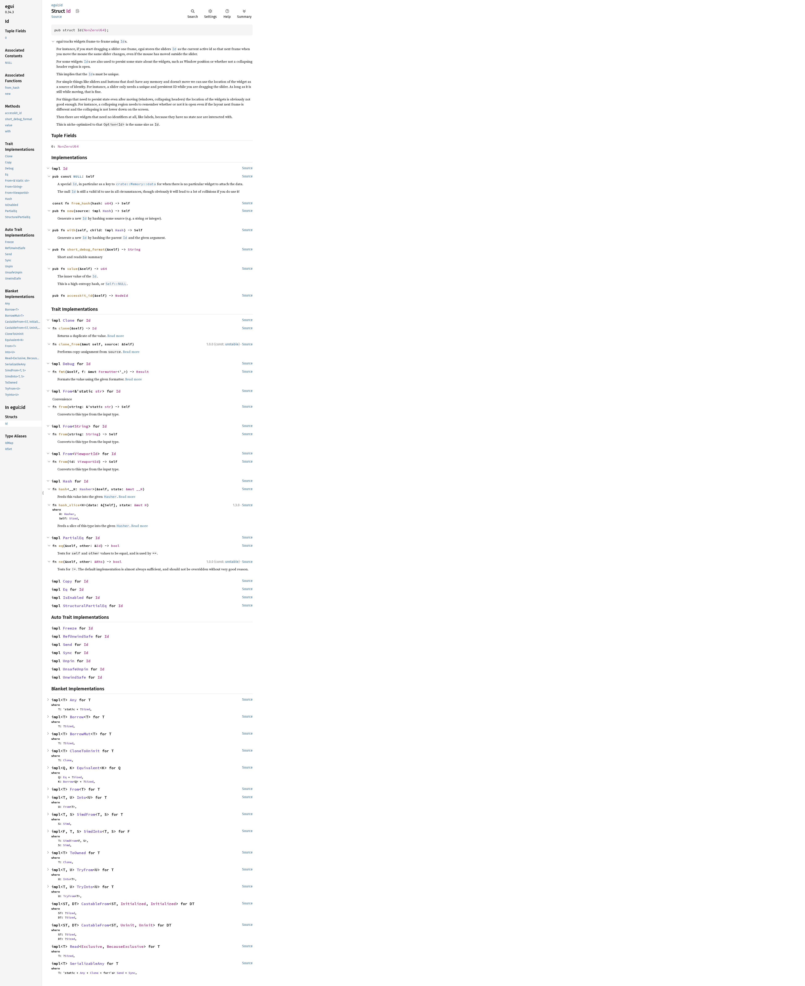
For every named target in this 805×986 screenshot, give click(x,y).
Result (142, 371)
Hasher (86, 489)
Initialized (133, 903)
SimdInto (93, 831)
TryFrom (85, 869)
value (72, 269)
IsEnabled (73, 597)
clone (64, 328)
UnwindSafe (74, 677)
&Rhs (98, 561)
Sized (73, 518)
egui (54, 5)
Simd (66, 824)
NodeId (121, 295)
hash (63, 489)
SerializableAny (87, 963)
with (71, 230)
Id (65, 168)
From (67, 391)
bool (115, 546)
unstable (232, 344)
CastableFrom (95, 903)
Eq (65, 589)
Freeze (70, 628)
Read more (115, 335)
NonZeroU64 (94, 30)
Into (81, 797)
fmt (62, 371)
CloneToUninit (85, 750)
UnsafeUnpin (75, 669)
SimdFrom (86, 814)
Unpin (68, 660)
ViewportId (85, 453)
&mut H (140, 505)
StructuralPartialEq (85, 605)
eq (61, 546)
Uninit (127, 925)
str (98, 391)
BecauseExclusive (125, 946)
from (63, 407)
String (134, 249)
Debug (68, 363)
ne (61, 561)
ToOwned (78, 852)
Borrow (77, 716)
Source (56, 17)
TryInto (85, 886)
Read (74, 946)
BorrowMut (80, 733)
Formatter (108, 371)
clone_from (69, 344)
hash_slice (69, 505)
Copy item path (77, 10)
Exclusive (91, 946)
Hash (107, 211)
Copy (67, 581)
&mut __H (134, 489)
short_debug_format (86, 249)
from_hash (80, 203)
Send (67, 644)
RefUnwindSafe (78, 636)
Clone (68, 320)
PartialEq (73, 537)
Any (73, 699)
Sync (67, 652)
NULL (77, 176)
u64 (108, 203)
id (61, 5)
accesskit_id (79, 295)
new (70, 211)
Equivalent (88, 767)
